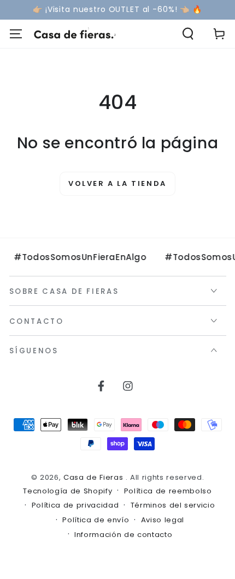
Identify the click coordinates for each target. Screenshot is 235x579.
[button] (188, 34)
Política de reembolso (168, 491)
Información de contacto (123, 535)
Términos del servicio (173, 505)
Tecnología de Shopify (67, 491)
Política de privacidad (75, 505)
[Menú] (15, 34)
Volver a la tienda (117, 183)
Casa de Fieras (94, 477)
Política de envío (95, 520)
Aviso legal (162, 520)
